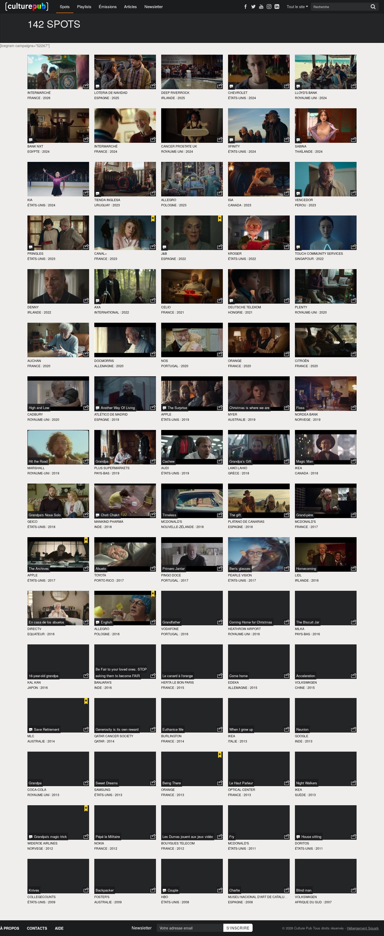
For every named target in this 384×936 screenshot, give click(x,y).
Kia (29, 199)
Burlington (171, 736)
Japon (32, 687)
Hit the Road (38, 461)
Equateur (36, 634)
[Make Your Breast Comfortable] (298, 139)
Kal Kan (34, 682)
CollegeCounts (41, 896)
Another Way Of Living (117, 407)
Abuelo (101, 568)
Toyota (100, 575)
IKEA (298, 468)
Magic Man (304, 461)
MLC (30, 736)
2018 (245, 473)
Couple (172, 890)
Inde (98, 526)
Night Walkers (306, 782)
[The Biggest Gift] (231, 300)
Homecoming (306, 568)
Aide (59, 928)
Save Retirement (46, 729)
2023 (116, 205)
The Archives (39, 568)
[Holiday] (231, 86)
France (33, 97)
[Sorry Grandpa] (31, 139)
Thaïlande (304, 151)
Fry (231, 836)
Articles (130, 6)
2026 (46, 97)
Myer (232, 414)
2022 (182, 258)
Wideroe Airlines (42, 843)
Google (301, 736)
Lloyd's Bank (306, 92)
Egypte (33, 151)
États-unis (237, 97)
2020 (323, 312)
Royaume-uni (306, 97)
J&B (164, 253)
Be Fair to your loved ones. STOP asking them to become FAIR (121, 672)
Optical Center (241, 789)
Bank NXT (35, 146)
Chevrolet (237, 92)
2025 (115, 97)
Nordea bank (306, 414)
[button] (86, 86)
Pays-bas (101, 473)
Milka (299, 628)
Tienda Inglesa (107, 199)
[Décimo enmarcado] (98, 86)
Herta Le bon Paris (177, 682)
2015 (180, 687)
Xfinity (234, 146)
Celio (166, 307)
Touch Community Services (319, 253)
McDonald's (171, 521)
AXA (97, 307)
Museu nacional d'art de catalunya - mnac (265, 896)
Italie (232, 741)
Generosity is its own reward (117, 729)
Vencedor (304, 199)
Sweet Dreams (107, 782)
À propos (9, 928)
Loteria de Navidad (110, 92)
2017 (314, 526)
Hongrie (235, 312)
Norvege (303, 419)
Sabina (300, 146)
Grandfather (171, 622)
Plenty (301, 307)
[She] (164, 247)
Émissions (108, 6)
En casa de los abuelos (46, 622)
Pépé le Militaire (108, 836)
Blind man (303, 890)
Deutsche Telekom (244, 307)
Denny (33, 307)
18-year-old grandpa (43, 675)
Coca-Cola (36, 789)
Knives (34, 890)
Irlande (168, 97)
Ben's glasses (240, 568)
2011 (252, 848)
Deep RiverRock (175, 92)
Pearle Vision (240, 575)
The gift (235, 514)
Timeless (169, 514)
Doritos (302, 843)
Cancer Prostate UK (179, 146)
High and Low (39, 407)
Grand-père (304, 514)
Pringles (35, 253)
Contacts (37, 928)
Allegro (168, 199)
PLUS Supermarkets (112, 468)
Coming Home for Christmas (250, 622)
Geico (32, 521)
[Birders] (98, 300)
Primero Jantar (173, 568)
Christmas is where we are (249, 407)
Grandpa (102, 461)
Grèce (233, 473)
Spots (65, 6)
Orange (235, 360)
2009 (51, 902)
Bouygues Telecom (178, 843)
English (106, 622)
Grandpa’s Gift (240, 461)
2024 (252, 97)
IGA (230, 199)
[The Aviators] (231, 139)
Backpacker (105, 890)
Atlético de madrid (111, 414)
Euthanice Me (172, 729)
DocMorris (104, 360)
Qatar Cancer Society (113, 736)
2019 (115, 419)
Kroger (235, 253)
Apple (166, 414)
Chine (300, 687)
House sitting (310, 836)
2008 (185, 902)
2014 (51, 741)
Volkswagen (306, 682)
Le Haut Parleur (241, 782)
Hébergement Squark (363, 928)
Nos (164, 360)
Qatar (99, 741)
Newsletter (153, 6)
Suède (300, 794)
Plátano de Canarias (246, 521)
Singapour (304, 258)
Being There (171, 782)
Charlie (234, 890)
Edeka (233, 682)
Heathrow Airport (244, 628)
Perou (300, 205)
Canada (234, 205)
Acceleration (305, 675)
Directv (34, 628)
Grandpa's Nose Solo (45, 514)
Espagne (101, 97)
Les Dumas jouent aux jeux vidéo (187, 836)
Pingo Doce (171, 575)
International (106, 312)
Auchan (34, 360)
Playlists (84, 6)
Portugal (169, 366)
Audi (165, 468)
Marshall (36, 468)
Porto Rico (104, 580)
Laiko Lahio (237, 468)
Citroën (302, 360)
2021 (180, 312)
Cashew (168, 461)
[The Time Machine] (98, 193)
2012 (49, 848)
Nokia (99, 843)
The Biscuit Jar (307, 622)
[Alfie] (298, 247)
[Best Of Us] (31, 247)
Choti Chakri (109, 514)
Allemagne (104, 366)
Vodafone (170, 628)
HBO (164, 896)
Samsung (102, 789)
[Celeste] (298, 193)
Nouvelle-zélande (177, 526)
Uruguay (102, 205)
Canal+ (100, 253)
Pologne (169, 205)
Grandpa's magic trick (50, 836)
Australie (237, 419)
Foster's (101, 896)
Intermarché (39, 92)
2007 (328, 902)
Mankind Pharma (108, 521)
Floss (300, 407)
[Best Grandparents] (298, 86)
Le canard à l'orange (177, 675)
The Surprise (177, 407)
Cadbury (35, 414)
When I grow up (241, 729)
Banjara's (103, 682)
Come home (238, 675)
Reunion (302, 729)
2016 (315, 580)
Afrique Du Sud (308, 902)
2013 (243, 741)
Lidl (298, 575)
